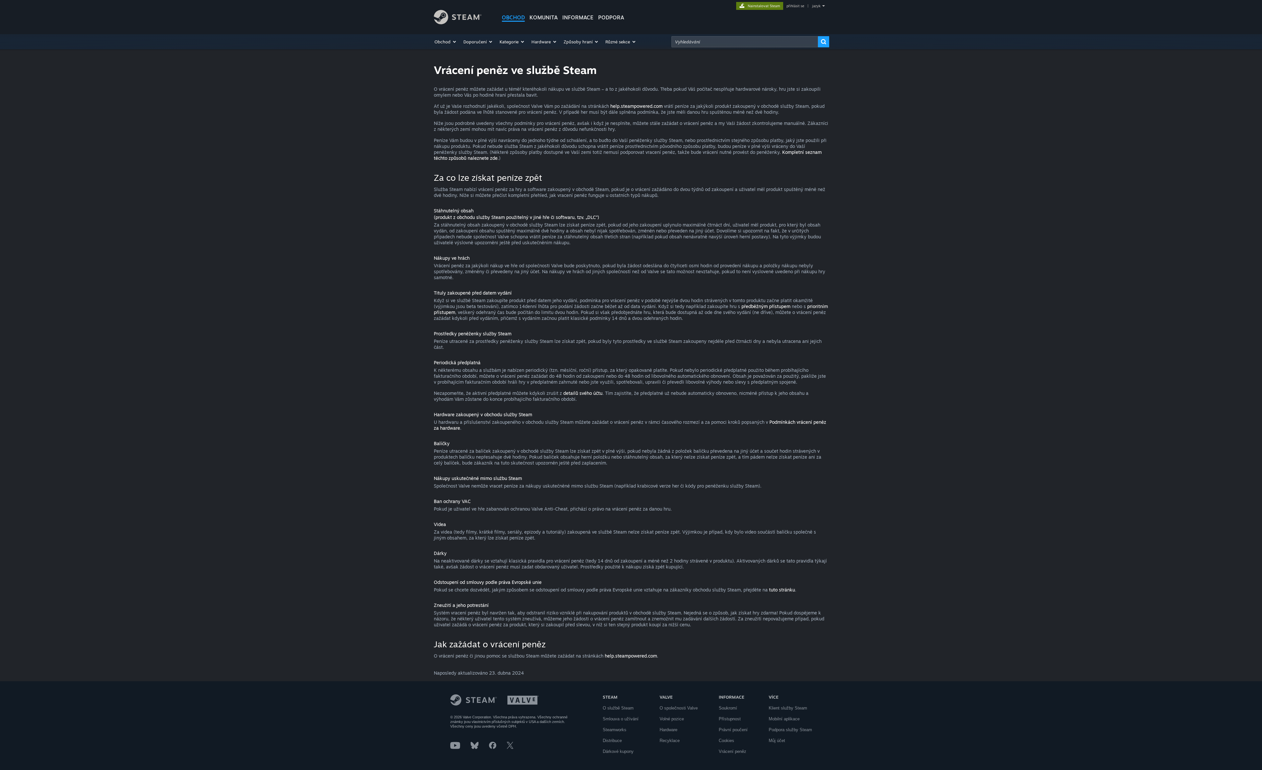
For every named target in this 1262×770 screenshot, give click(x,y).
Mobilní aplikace (784, 718)
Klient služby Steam (788, 708)
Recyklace (670, 740)
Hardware (668, 729)
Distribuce (612, 740)
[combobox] (744, 41)
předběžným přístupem (765, 306)
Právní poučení (733, 729)
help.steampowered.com (636, 106)
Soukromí (728, 708)
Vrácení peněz (732, 751)
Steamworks (614, 729)
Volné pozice (672, 718)
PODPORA (611, 17)
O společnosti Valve (679, 708)
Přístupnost (730, 718)
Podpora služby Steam (790, 729)
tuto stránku (782, 589)
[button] (445, 41)
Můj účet (777, 740)
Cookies (726, 740)
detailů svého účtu (582, 393)
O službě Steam (618, 708)
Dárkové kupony (618, 751)
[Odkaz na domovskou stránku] (457, 22)
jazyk (816, 6)
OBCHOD (513, 17)
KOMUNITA (543, 17)
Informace (578, 17)
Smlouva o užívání (621, 718)
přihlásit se (795, 6)
